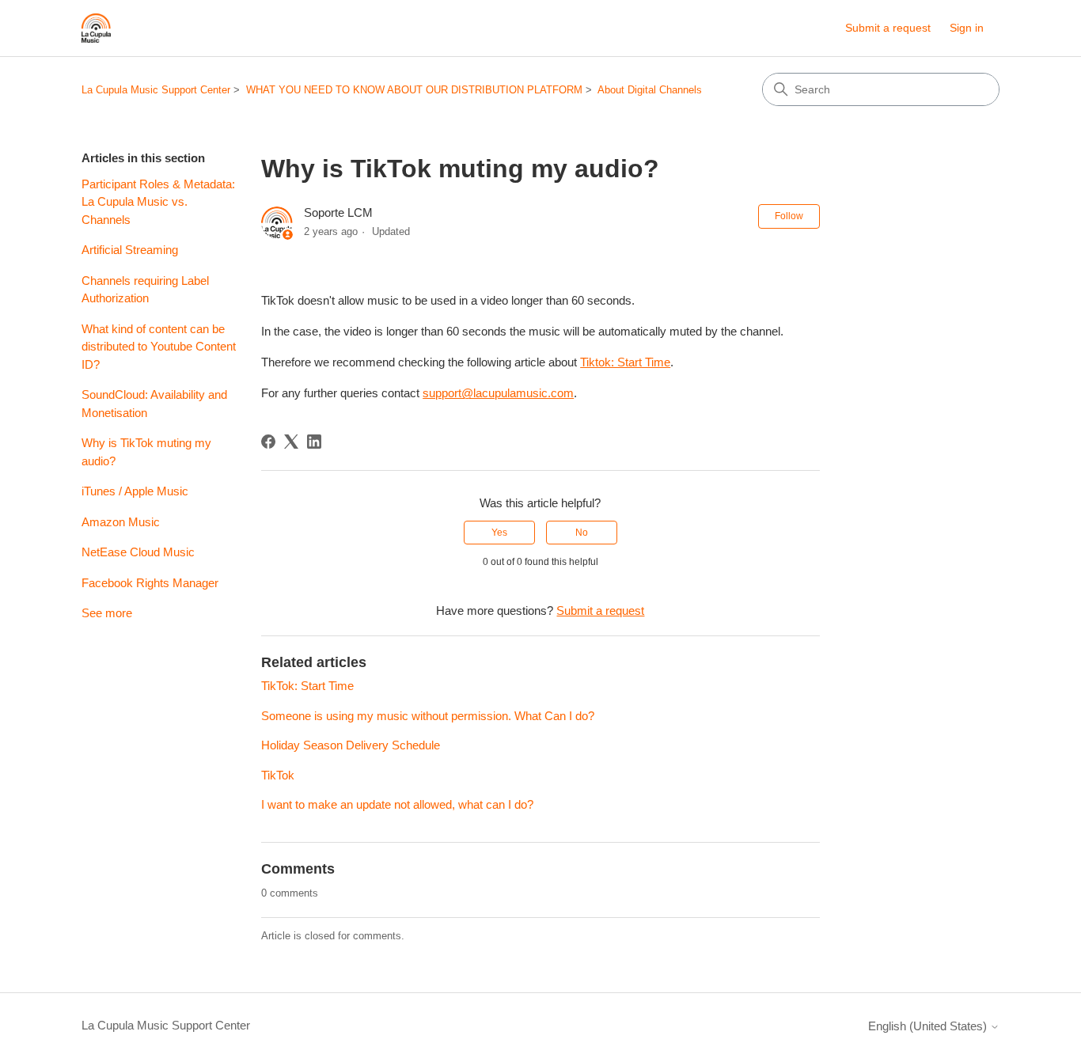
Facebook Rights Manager (150, 583)
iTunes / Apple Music (135, 491)
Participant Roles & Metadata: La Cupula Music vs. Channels (158, 201)
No (581, 532)
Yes (499, 532)
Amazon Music (121, 522)
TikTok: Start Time (307, 685)
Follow (789, 216)
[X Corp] (291, 441)
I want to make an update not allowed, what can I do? (397, 804)
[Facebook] (268, 441)
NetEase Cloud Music (138, 552)
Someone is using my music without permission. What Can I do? (427, 715)
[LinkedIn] (314, 441)
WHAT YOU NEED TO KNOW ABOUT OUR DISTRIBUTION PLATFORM (414, 90)
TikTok (277, 775)
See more (107, 613)
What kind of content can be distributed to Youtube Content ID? (159, 346)
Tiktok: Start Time (625, 362)
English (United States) (929, 1026)
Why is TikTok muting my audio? (146, 452)
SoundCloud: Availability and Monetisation (154, 403)
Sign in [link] (967, 27)
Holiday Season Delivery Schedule (350, 745)
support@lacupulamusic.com (498, 393)
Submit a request (888, 27)
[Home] (96, 28)
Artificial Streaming (130, 249)
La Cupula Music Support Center (156, 90)
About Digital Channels (649, 90)
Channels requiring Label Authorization (145, 289)
